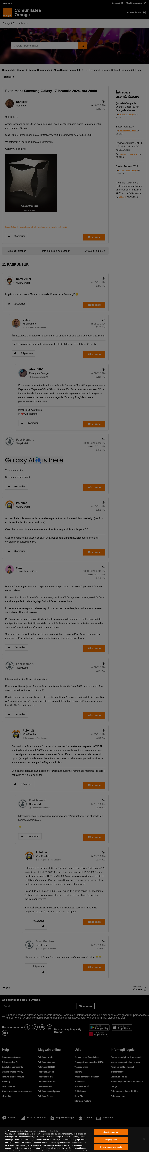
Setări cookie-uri (111, 1132)
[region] (74, 1139)
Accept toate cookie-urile (111, 1147)
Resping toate (111, 1140)
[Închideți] (144, 1139)
